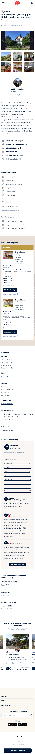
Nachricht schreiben (7, 368)
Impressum (13, 741)
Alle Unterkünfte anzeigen (17, 629)
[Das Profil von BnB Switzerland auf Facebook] (17, 737)
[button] (3, 40)
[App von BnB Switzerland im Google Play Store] (22, 724)
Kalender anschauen (10, 294)
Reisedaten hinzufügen (10, 290)
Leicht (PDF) (5, 585)
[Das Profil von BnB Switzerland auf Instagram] (13, 737)
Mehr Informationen (7, 403)
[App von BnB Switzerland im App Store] (12, 724)
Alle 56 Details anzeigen (9, 211)
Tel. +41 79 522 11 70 (7, 362)
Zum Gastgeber (6, 365)
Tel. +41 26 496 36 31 (7, 359)
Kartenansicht (16, 25)
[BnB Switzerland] (17, 3)
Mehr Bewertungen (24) (17, 564)
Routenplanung (9, 420)
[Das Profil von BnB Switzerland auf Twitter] (21, 737)
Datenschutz (21, 741)
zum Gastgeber (16, 95)
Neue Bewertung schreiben (13, 452)
